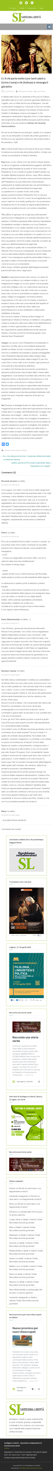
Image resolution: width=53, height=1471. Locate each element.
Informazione (16, 450)
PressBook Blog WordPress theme (30, 1468)
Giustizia (7, 450)
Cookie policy (32, 8)
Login (41, 8)
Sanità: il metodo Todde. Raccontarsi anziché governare (24, 1300)
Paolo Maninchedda (25, 91)
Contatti (22, 8)
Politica (24, 450)
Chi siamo (13, 8)
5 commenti (40, 91)
